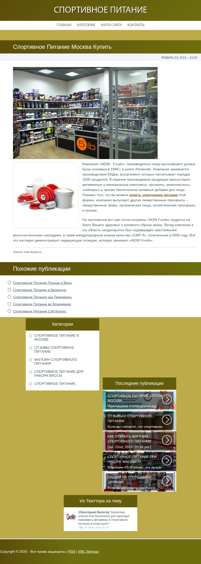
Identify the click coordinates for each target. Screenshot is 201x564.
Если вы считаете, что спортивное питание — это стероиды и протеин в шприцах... (135, 422)
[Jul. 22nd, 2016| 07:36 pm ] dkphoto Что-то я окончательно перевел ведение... (132, 442)
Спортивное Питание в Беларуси (39, 290)
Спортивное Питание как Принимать (42, 297)
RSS (71, 551)
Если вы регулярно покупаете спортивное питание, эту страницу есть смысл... (132, 483)
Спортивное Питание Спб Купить (39, 311)
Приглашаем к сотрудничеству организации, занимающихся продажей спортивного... (135, 401)
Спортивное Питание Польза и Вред (42, 283)
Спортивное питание (100, 10)
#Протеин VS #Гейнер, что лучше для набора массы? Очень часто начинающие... (134, 462)
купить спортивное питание (153, 195)
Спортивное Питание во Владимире (42, 304)
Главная (64, 25)
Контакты (135, 25)
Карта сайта (111, 25)
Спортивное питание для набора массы (58, 373)
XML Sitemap (88, 551)
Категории (86, 25)
